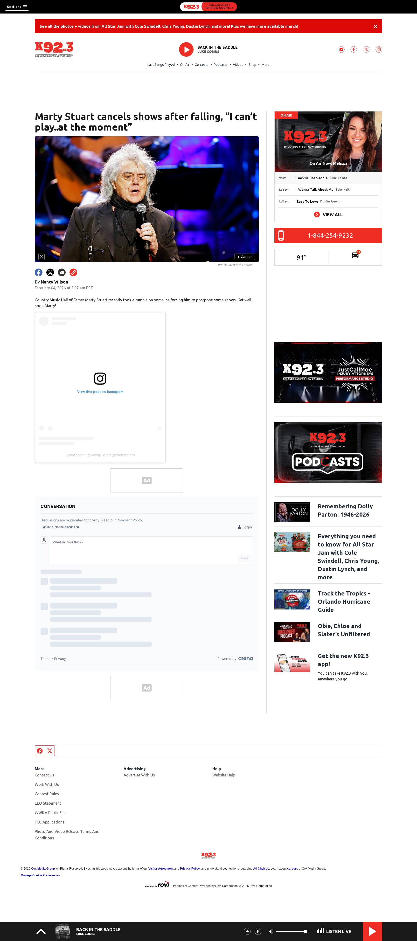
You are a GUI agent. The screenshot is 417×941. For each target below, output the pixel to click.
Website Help (223, 775)
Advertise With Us (139, 775)
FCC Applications (49, 822)
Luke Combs (208, 52)
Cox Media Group (43, 868)
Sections (14, 7)
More (266, 65)
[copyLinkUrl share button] (73, 272)
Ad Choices (261, 868)
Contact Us (44, 775)
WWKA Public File (50, 812)
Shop (252, 65)
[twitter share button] (50, 272)
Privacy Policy (190, 868)
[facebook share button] (38, 272)
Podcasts (221, 65)
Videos (238, 65)
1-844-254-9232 (330, 235)
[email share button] (62, 272)
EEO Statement (48, 803)
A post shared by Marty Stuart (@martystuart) (100, 455)
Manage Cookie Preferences (40, 875)
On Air (184, 65)
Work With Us (47, 784)
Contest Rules (47, 794)
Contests (201, 65)
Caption (244, 257)
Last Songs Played (161, 65)
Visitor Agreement (161, 868)
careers (292, 868)
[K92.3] (208, 7)
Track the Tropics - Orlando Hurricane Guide (344, 601)
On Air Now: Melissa (328, 163)
